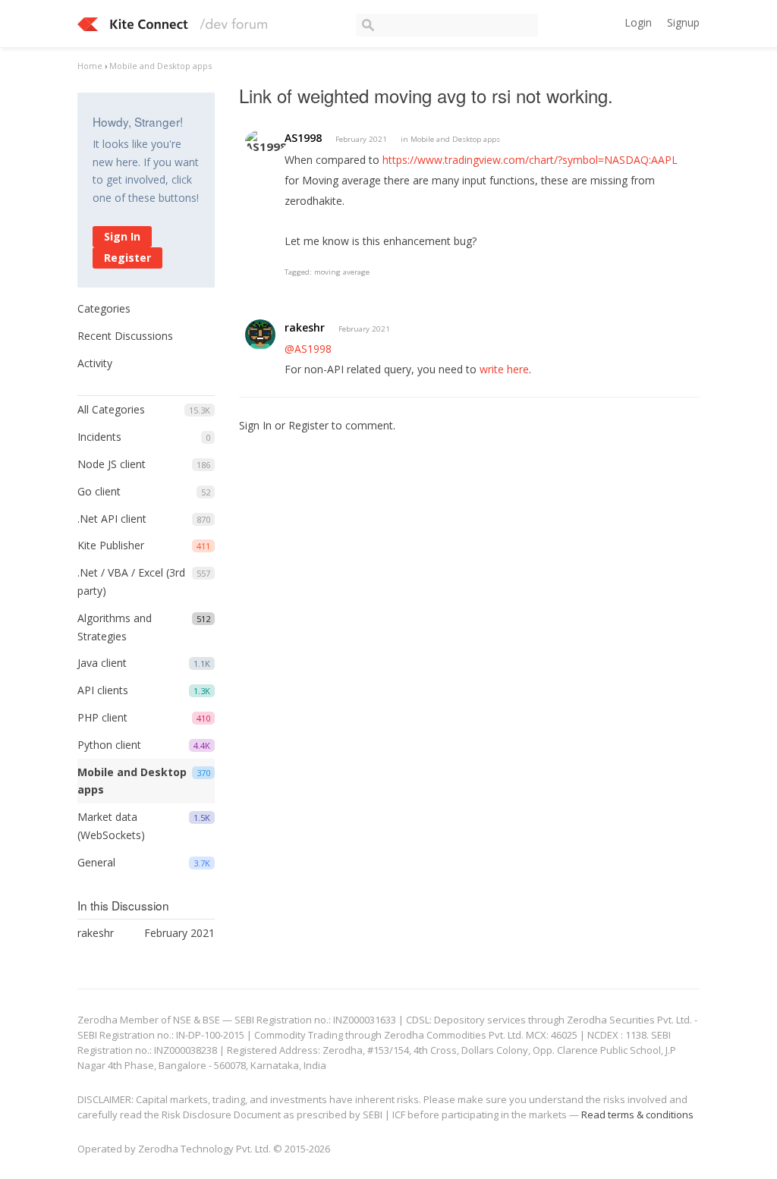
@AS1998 (308, 348)
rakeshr (305, 327)
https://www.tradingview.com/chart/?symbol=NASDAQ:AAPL (530, 159)
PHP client (102, 717)
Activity (94, 363)
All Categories (111, 409)
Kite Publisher (110, 545)
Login (638, 22)
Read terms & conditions (637, 1114)
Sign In (122, 236)
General (96, 862)
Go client (99, 491)
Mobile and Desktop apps (455, 139)
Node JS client (111, 464)
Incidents (99, 436)
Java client (102, 663)
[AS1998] (266, 140)
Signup (683, 22)
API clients (102, 690)
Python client (109, 744)
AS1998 (303, 137)
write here (504, 369)
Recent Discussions (125, 336)
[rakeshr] (260, 334)
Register (127, 257)
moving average (342, 272)
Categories (104, 308)
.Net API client (111, 518)
